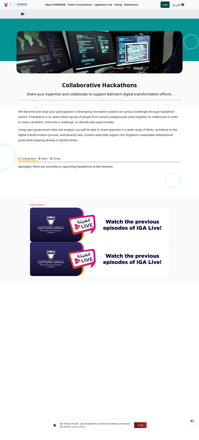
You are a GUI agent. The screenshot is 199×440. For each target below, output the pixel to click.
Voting (118, 4)
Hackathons (131, 4)
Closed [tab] (56, 158)
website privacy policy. (75, 426)
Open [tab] (45, 158)
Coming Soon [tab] (28, 158)
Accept (140, 425)
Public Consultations (80, 4)
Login (165, 4)
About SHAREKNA (55, 4)
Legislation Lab (103, 4)
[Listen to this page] (192, 421)
